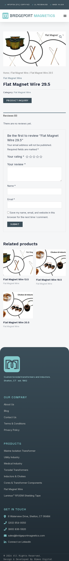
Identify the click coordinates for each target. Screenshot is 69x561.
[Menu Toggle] (65, 15)
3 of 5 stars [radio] (34, 156)
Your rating (15, 156)
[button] (60, 37)
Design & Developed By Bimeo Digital (28, 559)
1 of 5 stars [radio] (27, 156)
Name (11, 185)
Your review (16, 164)
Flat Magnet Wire (19, 73)
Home (6, 73)
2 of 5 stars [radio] (30, 156)
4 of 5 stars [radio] (37, 156)
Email (11, 199)
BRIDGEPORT (32, 15)
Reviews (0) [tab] (10, 115)
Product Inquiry (17, 100)
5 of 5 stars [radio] (40, 156)
